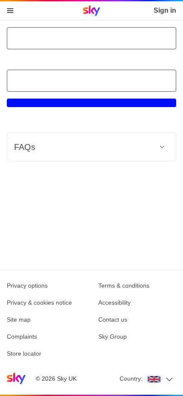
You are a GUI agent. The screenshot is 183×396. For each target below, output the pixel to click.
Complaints (22, 336)
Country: (131, 378)
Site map (19, 319)
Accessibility (114, 302)
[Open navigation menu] (10, 10)
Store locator (24, 353)
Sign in (165, 10)
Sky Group (112, 336)
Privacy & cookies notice (39, 302)
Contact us (112, 319)
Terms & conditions (123, 285)
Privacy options (27, 285)
